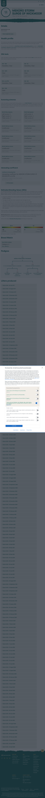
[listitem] (22, 388)
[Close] (43, 368)
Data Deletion (15, 430)
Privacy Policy (29, 430)
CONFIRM (14, 425)
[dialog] (22, 399)
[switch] (37, 390)
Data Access (22, 430)
